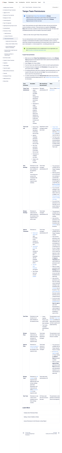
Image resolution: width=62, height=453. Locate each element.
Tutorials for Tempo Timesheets (8, 60)
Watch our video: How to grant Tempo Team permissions (36, 34)
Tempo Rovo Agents (6, 68)
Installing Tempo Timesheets (8, 7)
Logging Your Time (6, 12)
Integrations (5, 62)
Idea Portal (28, 2)
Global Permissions (7, 33)
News (17, 2)
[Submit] (44, 2)
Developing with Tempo (7, 75)
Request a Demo (34, 2)
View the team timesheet (35, 266)
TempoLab (5, 73)
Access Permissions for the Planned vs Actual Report (10, 47)
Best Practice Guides (6, 57)
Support (39, 2)
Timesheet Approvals (7, 20)
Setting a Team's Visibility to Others (12, 43)
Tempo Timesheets (28, 7)
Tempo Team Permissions (8, 38)
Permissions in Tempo (7, 30)
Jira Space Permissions (8, 36)
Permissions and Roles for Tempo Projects (8, 55)
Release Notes (5, 81)
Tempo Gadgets (6, 65)
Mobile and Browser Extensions (8, 70)
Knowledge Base (22, 2)
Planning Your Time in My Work (8, 15)
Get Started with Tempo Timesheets (9, 10)
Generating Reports (6, 28)
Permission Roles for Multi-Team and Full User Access (10, 51)
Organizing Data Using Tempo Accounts (10, 25)
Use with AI (56, 7)
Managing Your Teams (7, 17)
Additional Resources (7, 78)
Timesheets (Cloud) (11, 2)
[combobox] (51, 2)
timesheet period (55, 301)
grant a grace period (56, 291)
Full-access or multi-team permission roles (37, 50)
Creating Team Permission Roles (11, 41)
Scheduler (54, 224)
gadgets (34, 276)
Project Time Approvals (7, 23)
